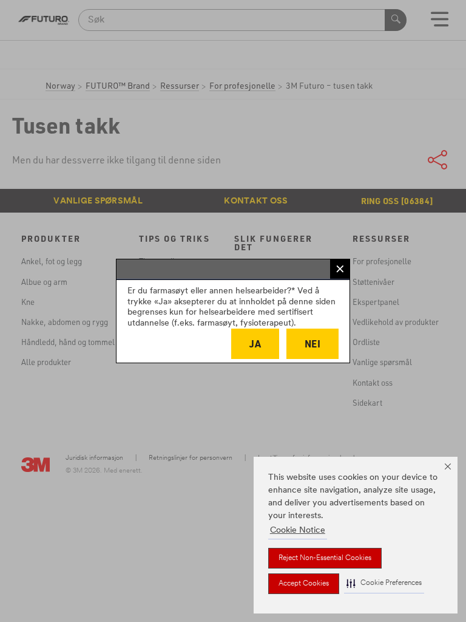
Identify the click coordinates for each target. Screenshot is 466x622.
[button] (384, 583)
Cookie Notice (297, 530)
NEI (312, 343)
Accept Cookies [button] (304, 583)
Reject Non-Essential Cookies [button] (325, 558)
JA (255, 343)
